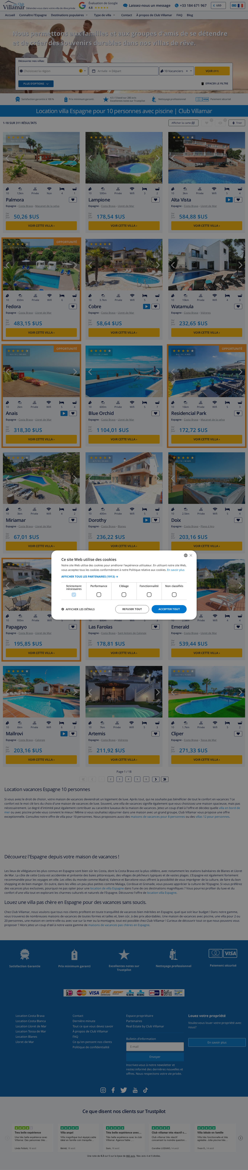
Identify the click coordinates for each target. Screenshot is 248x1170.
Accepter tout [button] (169, 609)
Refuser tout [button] (132, 609)
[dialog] (124, 585)
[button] (124, 576)
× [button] (190, 555)
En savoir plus (175, 570)
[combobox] (186, 555)
